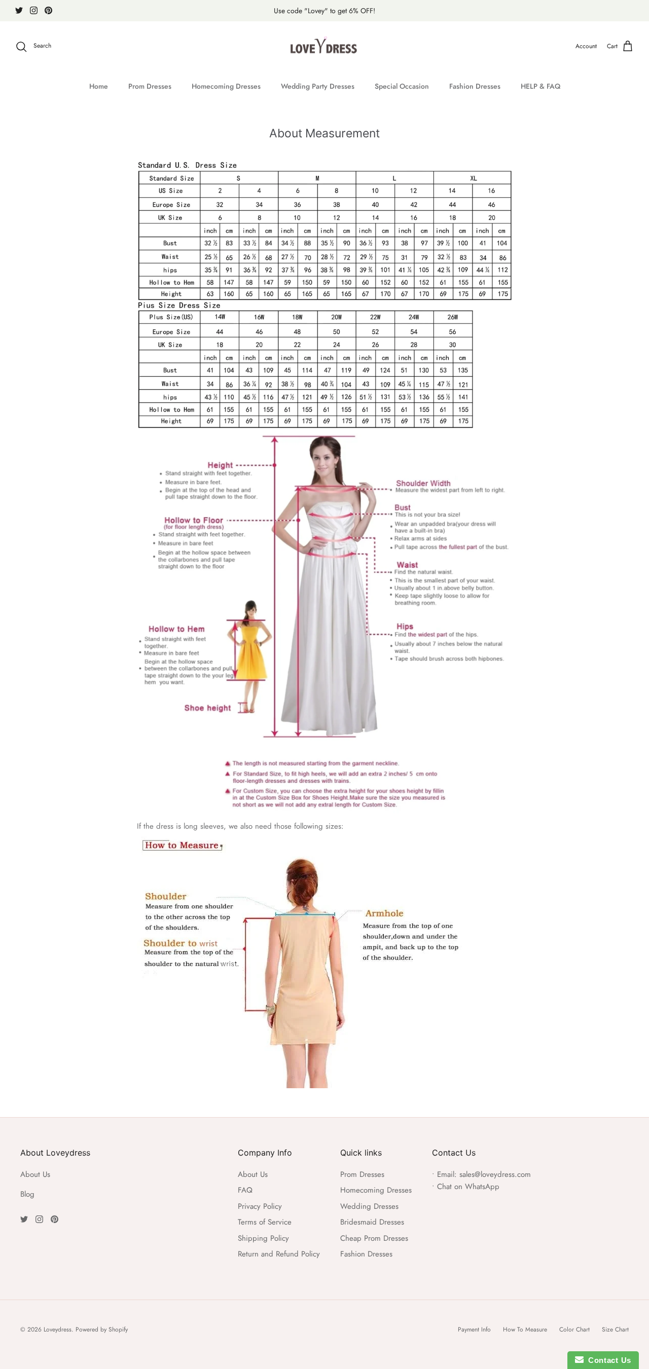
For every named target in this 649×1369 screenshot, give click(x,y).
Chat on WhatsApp (468, 1186)
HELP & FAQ (540, 86)
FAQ (245, 1190)
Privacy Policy (260, 1206)
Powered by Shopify (102, 1329)
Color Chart (574, 1329)
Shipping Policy (263, 1238)
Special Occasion (402, 86)
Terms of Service (265, 1222)
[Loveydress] (324, 46)
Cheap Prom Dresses (374, 1238)
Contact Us (607, 1360)
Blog (27, 1194)
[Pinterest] (48, 10)
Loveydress (57, 1329)
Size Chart (615, 1329)
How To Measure (525, 1329)
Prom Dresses (149, 86)
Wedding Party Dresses (317, 86)
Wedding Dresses (369, 1206)
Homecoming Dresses (226, 86)
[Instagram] (34, 10)
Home (98, 86)
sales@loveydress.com (495, 1174)
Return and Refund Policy (279, 1254)
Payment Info (474, 1329)
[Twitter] (19, 10)
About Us (35, 1174)
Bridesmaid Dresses (372, 1222)
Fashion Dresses (474, 86)
